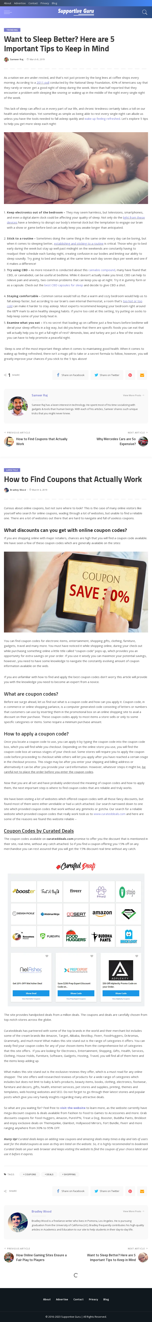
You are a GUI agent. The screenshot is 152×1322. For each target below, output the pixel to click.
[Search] (144, 12)
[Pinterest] (130, 375)
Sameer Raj (16, 59)
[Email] (142, 375)
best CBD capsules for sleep (63, 285)
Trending (12, 29)
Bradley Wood (18, 490)
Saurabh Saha (18, 1315)
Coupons (30, 1174)
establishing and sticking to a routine (79, 243)
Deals (50, 1174)
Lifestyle (12, 470)
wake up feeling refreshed (102, 119)
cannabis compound (101, 270)
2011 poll (43, 82)
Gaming (10, 1286)
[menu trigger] (9, 12)
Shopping (70, 1174)
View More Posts (132, 395)
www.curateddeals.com (109, 814)
